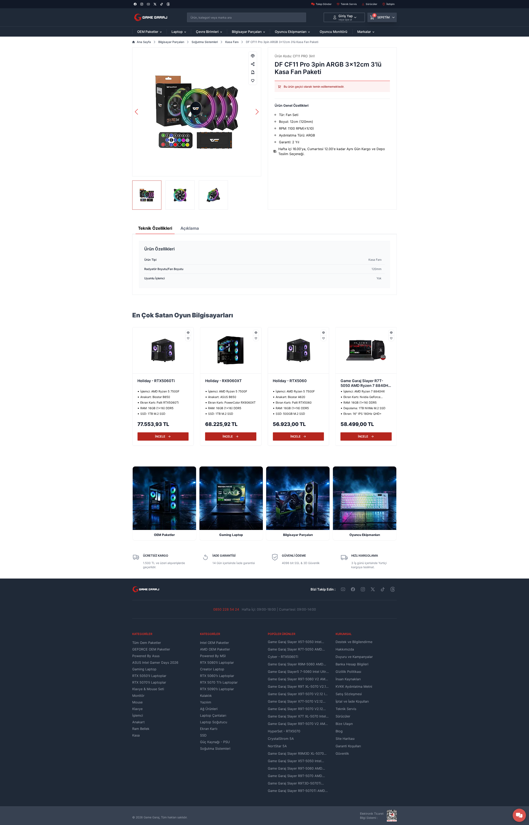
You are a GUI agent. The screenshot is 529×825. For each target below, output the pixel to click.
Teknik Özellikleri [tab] (155, 228)
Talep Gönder (324, 4)
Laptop (177, 32)
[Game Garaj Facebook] (353, 589)
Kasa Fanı (231, 42)
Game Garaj (151, 817)
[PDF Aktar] (253, 72)
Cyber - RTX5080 (356, 381)
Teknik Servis (349, 4)
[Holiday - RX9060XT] (163, 350)
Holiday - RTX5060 (222, 381)
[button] (257, 112)
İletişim (390, 4)
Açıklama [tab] (189, 228)
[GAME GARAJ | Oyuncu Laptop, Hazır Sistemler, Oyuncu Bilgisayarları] (150, 17)
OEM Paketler (147, 32)
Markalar (364, 32)
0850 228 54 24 (226, 609)
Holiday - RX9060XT (155, 381)
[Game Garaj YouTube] (343, 589)
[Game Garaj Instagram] (363, 589)
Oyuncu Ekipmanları (290, 32)
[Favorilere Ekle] (253, 81)
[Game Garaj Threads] (392, 589)
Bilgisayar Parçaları (247, 32)
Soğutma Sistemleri (205, 42)
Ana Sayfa (144, 42)
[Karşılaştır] (253, 56)
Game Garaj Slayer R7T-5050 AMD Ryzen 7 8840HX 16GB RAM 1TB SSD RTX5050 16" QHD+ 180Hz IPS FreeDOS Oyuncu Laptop (298, 384)
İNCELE (160, 436)
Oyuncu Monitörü (333, 32)
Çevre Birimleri (207, 32)
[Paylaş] (253, 64)
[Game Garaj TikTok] (383, 589)
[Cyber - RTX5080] (366, 350)
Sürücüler (371, 4)
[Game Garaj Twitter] (373, 589)
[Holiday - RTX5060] (230, 350)
